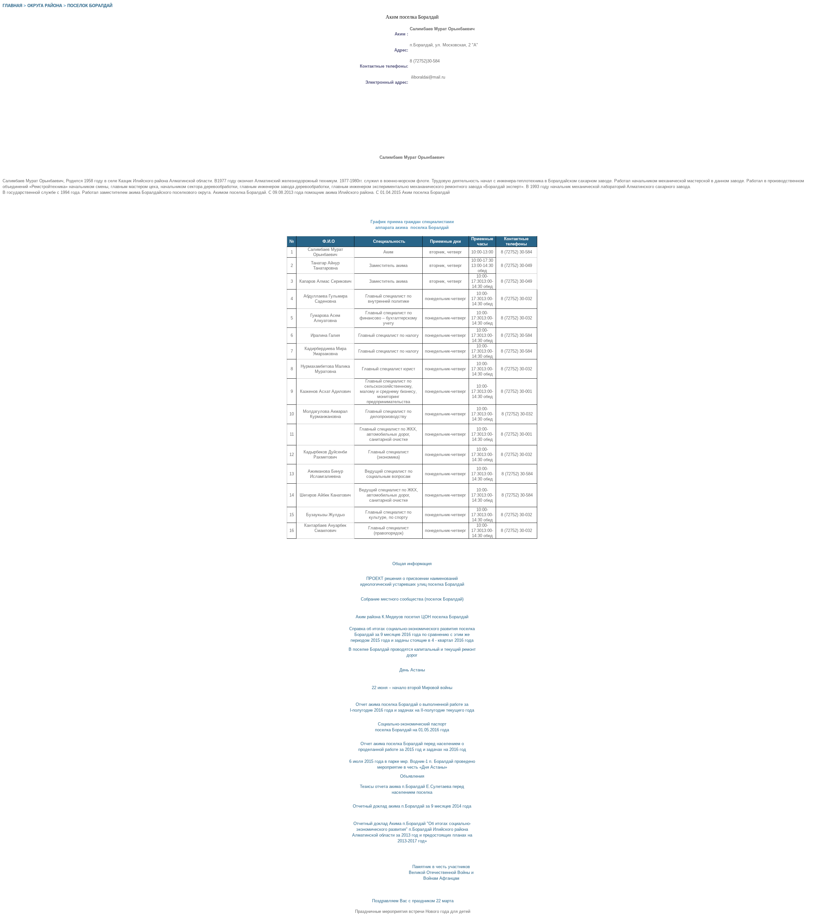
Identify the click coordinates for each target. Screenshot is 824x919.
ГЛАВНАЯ (12, 5)
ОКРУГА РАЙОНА (44, 5)
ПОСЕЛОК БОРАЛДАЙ (89, 5)
